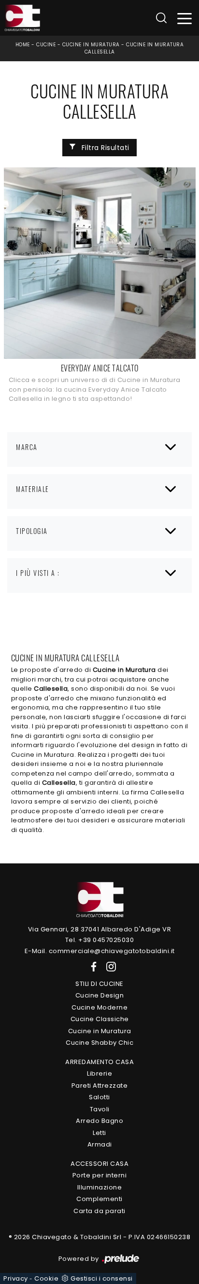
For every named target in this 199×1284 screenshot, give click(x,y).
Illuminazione (99, 1187)
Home (22, 44)
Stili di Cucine (99, 983)
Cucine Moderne (99, 1007)
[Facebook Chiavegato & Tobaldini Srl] (91, 966)
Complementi (99, 1198)
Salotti (99, 1097)
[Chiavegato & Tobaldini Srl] (99, 899)
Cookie (46, 1278)
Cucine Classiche (100, 1019)
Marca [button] (27, 447)
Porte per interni (99, 1175)
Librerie (99, 1073)
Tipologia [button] (32, 531)
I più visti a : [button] (38, 573)
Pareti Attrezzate (99, 1085)
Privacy (15, 1278)
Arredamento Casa (99, 1061)
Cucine (46, 44)
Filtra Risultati (104, 147)
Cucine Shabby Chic (99, 1042)
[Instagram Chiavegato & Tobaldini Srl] (108, 966)
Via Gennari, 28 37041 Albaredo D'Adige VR (99, 929)
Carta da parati (99, 1211)
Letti (99, 1132)
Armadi (99, 1144)
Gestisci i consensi (102, 1278)
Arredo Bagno (99, 1120)
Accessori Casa (99, 1163)
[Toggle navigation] (185, 18)
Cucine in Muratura (91, 44)
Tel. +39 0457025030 (99, 939)
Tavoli (100, 1109)
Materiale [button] (32, 489)
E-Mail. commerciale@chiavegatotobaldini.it (100, 951)
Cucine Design (99, 995)
